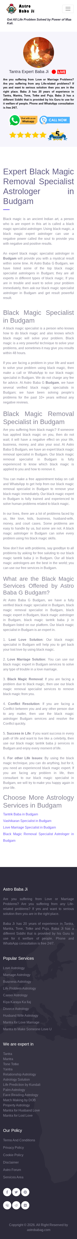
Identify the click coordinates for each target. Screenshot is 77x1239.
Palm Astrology (14, 1090)
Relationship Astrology (19, 1074)
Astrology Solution (16, 1079)
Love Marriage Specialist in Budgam (29, 827)
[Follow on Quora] (7, 1205)
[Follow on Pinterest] (25, 1192)
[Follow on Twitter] (16, 1192)
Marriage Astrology (16, 975)
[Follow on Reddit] (16, 1205)
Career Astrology (15, 995)
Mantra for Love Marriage (21, 1022)
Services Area (13, 1177)
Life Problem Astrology (19, 988)
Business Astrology (17, 981)
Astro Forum (12, 1170)
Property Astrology (16, 1105)
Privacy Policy (13, 1147)
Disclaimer (11, 1162)
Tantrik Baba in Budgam (20, 814)
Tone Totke (11, 1064)
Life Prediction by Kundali (21, 1084)
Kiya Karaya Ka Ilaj (17, 1002)
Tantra (7, 1054)
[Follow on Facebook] (7, 1192)
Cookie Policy (13, 1155)
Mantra (8, 1059)
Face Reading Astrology (20, 1095)
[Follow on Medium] (25, 1205)
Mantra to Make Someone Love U (27, 1029)
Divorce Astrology (16, 1009)
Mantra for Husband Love (21, 1110)
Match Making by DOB (19, 1100)
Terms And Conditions (19, 1140)
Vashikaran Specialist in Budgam (27, 821)
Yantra (8, 1069)
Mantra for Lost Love (18, 1115)
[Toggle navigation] (68, 9)
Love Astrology (14, 968)
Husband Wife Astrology (20, 1015)
